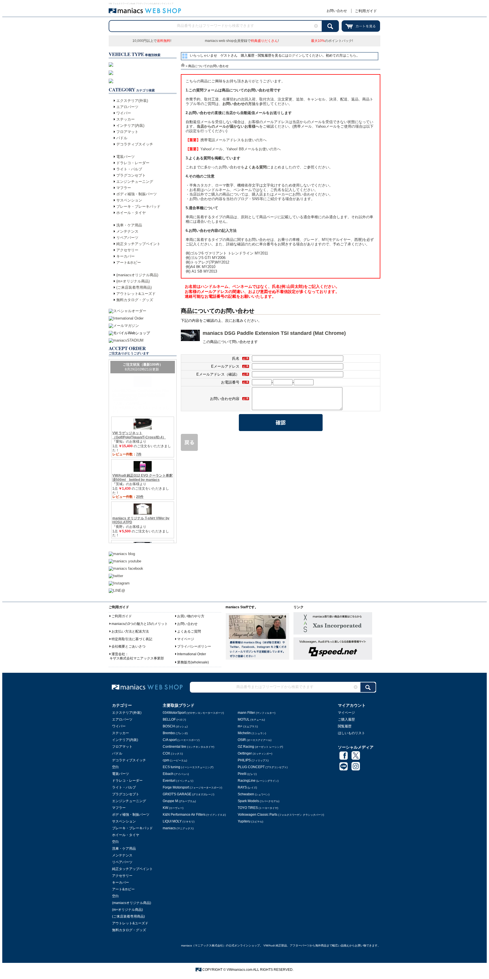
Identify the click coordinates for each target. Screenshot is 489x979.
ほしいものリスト (351, 733)
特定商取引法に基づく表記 (131, 639)
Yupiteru (250, 821)
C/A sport (181, 740)
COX (173, 753)
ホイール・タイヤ (131, 213)
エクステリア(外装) (132, 100)
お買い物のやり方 (190, 616)
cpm (175, 760)
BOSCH (175, 726)
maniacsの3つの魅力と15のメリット (139, 624)
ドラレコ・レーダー (132, 163)
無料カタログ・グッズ (134, 300)
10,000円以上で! (151, 41)
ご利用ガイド (366, 11)
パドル (121, 138)
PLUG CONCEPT (263, 767)
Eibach (176, 774)
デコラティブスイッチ (134, 144)
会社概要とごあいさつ (128, 646)
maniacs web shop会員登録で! (242, 41)
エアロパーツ (127, 107)
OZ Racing (260, 747)
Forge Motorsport (192, 787)
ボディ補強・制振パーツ (136, 194)
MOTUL (251, 719)
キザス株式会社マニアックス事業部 (137, 658)
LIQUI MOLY (178, 821)
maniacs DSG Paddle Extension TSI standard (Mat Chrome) (274, 333)
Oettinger (255, 753)
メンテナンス (127, 231)
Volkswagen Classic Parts (281, 815)
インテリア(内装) (130, 125)
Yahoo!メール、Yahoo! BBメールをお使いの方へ (233, 149)
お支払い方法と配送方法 (130, 631)
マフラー (123, 188)
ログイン (295, 55)
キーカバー (125, 256)
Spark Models (258, 801)
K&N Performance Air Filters (194, 815)
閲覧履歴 (344, 726)
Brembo (175, 733)
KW (173, 808)
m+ (248, 726)
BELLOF (174, 719)
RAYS (247, 787)
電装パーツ (125, 157)
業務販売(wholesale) (193, 662)
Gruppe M (179, 801)
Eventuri (178, 781)
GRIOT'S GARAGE (188, 794)
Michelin (252, 733)
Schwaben (253, 794)
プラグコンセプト (131, 175)
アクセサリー (127, 250)
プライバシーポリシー (194, 646)
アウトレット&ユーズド (136, 294)
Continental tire (188, 747)
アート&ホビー (128, 262)
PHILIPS (253, 760)
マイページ (185, 639)
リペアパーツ (127, 237)
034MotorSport (193, 713)
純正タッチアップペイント (138, 244)
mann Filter (256, 713)
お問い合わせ (337, 11)
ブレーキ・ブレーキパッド (138, 206)
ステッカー (125, 119)
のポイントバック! (332, 41)
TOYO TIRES (258, 808)
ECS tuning (188, 767)
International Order (191, 654)
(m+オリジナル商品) (133, 281)
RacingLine (258, 781)
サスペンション (129, 200)
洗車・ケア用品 (129, 225)
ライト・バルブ (129, 169)
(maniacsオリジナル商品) (137, 275)
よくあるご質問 (189, 631)
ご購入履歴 (346, 719)
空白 (115, 767)
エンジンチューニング (134, 181)
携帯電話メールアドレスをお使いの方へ (226, 140)
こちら (351, 55)
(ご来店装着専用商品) (134, 287)
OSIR (254, 740)
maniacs (178, 828)
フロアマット (127, 132)
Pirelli (247, 774)
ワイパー (123, 113)
